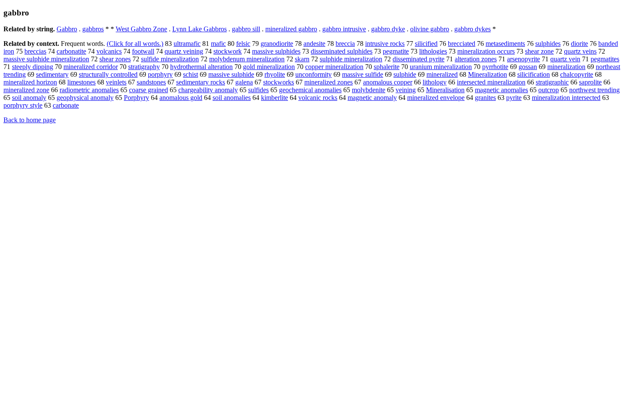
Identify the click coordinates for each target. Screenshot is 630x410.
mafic (218, 43)
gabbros (93, 29)
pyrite (514, 97)
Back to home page (29, 120)
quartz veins (580, 51)
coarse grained (148, 89)
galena (244, 82)
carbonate (66, 105)
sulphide (404, 74)
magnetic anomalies (501, 89)
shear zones (115, 59)
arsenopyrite (523, 59)
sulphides (548, 43)
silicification (533, 74)
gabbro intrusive (344, 29)
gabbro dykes (472, 29)
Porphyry (136, 97)
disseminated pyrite (418, 59)
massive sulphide (231, 74)
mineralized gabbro (291, 29)
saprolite (590, 82)
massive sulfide (362, 74)
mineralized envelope (436, 97)
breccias (35, 51)
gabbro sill (246, 29)
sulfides (258, 89)
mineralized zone (26, 89)
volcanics (109, 51)
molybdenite (368, 89)
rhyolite (274, 74)
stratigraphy (144, 66)
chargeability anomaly (208, 89)
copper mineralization (334, 66)
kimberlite (274, 97)
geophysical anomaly (85, 97)
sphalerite (386, 66)
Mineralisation (445, 89)
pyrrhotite (495, 66)
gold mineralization (269, 66)
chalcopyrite (576, 74)
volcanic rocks (317, 97)
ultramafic (187, 43)
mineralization (566, 66)
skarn (302, 59)
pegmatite (396, 51)
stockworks (278, 82)
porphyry (160, 74)
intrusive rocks (385, 43)
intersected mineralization (491, 82)
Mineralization (487, 74)
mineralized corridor (90, 66)
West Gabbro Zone (141, 29)
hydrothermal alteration (201, 66)
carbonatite (71, 51)
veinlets (116, 82)
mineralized (442, 74)
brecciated (461, 43)
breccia (345, 43)
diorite (579, 43)
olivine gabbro (429, 29)
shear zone (539, 51)
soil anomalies (232, 97)
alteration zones (476, 59)
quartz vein (565, 59)
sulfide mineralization (170, 59)
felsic (243, 43)
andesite (314, 43)
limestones (81, 82)
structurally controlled (108, 74)
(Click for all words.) (135, 43)
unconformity (313, 74)
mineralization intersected (566, 97)
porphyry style (22, 105)
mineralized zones (328, 82)
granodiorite (277, 43)
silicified (426, 43)
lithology (435, 82)
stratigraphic (552, 82)
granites (485, 97)
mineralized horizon (30, 82)
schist (190, 74)
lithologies (433, 51)
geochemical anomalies (310, 89)
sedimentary (52, 74)
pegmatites (605, 59)
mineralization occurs (486, 51)
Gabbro (67, 29)
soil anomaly (29, 97)
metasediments (505, 43)
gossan (528, 66)
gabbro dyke (388, 29)
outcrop (548, 89)
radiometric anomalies (89, 89)
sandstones (151, 82)
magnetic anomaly (372, 97)
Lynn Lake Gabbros (199, 29)
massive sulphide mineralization (46, 59)
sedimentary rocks (200, 82)
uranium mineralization (441, 66)
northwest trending (594, 89)
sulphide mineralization (351, 59)
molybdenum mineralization (247, 59)
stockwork (227, 51)
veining (406, 89)
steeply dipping (32, 66)
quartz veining (184, 51)
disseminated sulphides (341, 51)
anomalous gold (180, 97)
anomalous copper (387, 82)
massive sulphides (276, 51)
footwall (143, 51)
